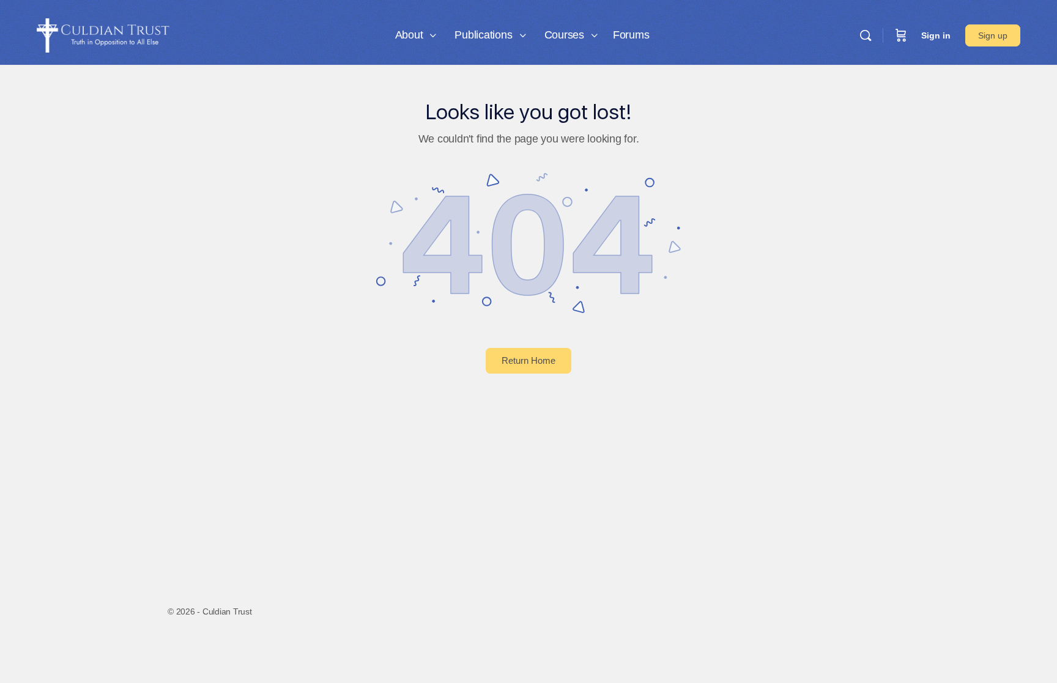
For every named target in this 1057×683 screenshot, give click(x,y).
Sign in (936, 35)
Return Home (528, 360)
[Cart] (901, 35)
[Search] (865, 35)
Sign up (992, 35)
